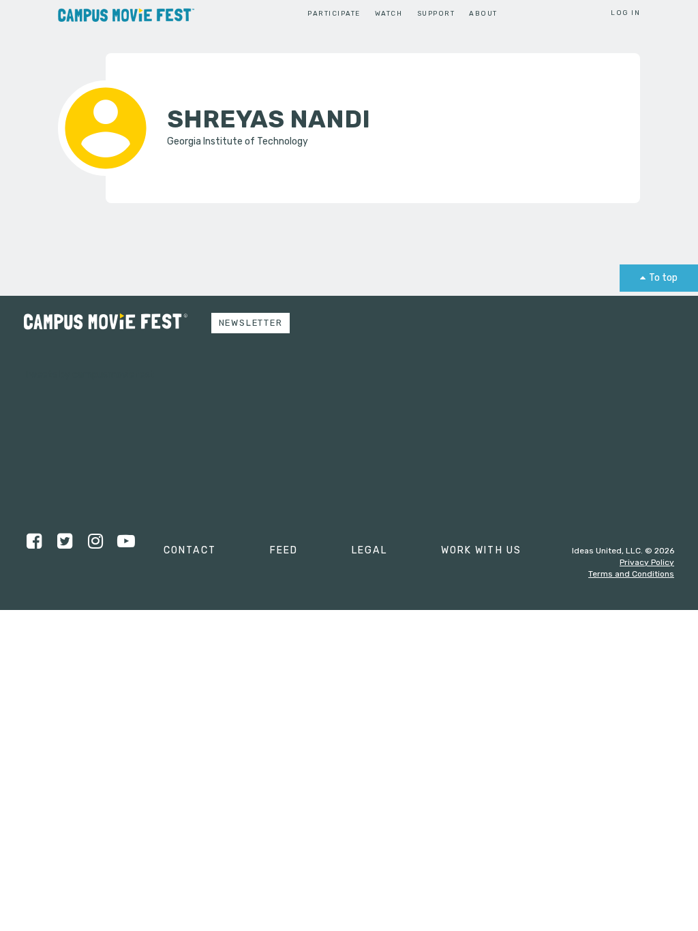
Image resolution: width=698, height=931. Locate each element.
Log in (625, 12)
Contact (190, 550)
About (483, 13)
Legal (369, 550)
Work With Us (481, 550)
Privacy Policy (647, 562)
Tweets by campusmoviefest (89, 374)
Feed (284, 550)
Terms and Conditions (631, 574)
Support (436, 13)
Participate (333, 13)
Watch (388, 13)
